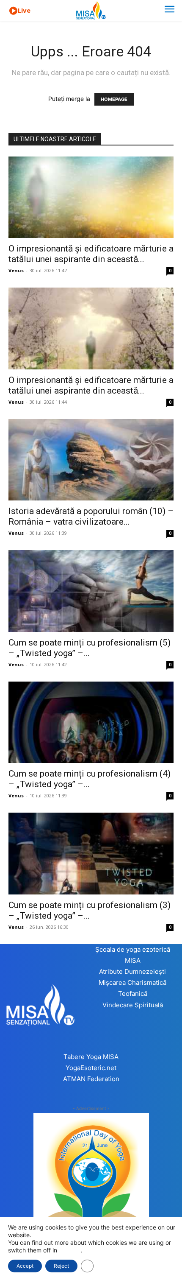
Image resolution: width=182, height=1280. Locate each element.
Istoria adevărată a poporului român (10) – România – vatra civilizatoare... (91, 516)
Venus (16, 270)
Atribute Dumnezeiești (132, 971)
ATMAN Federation (91, 1079)
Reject (61, 1266)
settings (70, 1250)
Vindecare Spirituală (132, 1005)
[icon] (13, 10)
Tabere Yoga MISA (91, 1057)
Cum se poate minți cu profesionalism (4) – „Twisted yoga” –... (89, 779)
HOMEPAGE (114, 99)
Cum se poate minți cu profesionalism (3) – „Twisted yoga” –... (89, 910)
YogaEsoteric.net (91, 1068)
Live (24, 10)
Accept (25, 1266)
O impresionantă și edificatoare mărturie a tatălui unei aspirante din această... (91, 253)
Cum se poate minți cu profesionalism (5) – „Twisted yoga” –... (89, 647)
